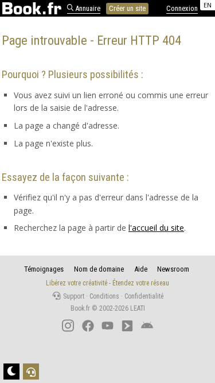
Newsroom (173, 269)
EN (208, 5)
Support (72, 296)
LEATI (137, 308)
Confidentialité (143, 296)
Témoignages (44, 269)
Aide (140, 269)
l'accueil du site (156, 227)
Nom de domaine (99, 269)
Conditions (104, 296)
